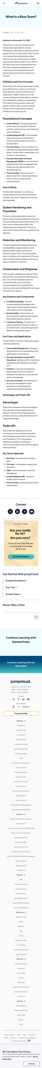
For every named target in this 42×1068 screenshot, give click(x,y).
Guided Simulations (16, 580)
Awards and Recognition (21, 987)
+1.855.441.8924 (22, 689)
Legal (24, 1035)
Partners (20, 875)
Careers (21, 977)
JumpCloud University (21, 949)
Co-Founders (21, 973)
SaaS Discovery (21, 786)
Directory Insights (21, 753)
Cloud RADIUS (21, 739)
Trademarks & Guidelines (26, 1038)
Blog (21, 931)
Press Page (21, 982)
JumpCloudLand (21, 954)
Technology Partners (21, 898)
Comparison (21, 870)
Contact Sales (13, 594)
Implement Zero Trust (21, 847)
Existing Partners (21, 889)
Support (20, 1001)
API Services (21, 725)
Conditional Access (21, 744)
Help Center (21, 1015)
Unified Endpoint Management (21, 805)
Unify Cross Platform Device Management (21, 856)
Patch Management (21, 772)
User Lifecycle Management (21, 809)
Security (32, 1035)
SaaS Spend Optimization (21, 791)
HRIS (21, 758)
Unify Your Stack (21, 861)
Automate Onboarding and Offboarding (21, 828)
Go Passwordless (21, 842)
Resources (20, 912)
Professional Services (21, 1010)
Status (21, 1024)
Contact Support (21, 1006)
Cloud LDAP (21, 735)
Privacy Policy (9, 1035)
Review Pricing (21, 713)
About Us (19, 959)
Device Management (21, 749)
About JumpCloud (21, 963)
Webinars (21, 926)
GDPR (6, 1038)
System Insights (21, 800)
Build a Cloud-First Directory (21, 833)
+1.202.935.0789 (25, 687)
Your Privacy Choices (19, 1041)
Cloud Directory (21, 730)
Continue (31, 1064)
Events (21, 921)
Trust (18, 1035)
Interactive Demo (21, 940)
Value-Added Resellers (21, 907)
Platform (20, 721)
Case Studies (21, 945)
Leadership (21, 968)
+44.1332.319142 (22, 692)
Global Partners (21, 893)
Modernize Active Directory (21, 851)
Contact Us (21, 996)
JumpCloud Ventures (21, 991)
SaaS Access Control (21, 781)
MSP (21, 879)
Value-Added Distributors (21, 903)
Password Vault (21, 767)
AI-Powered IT (21, 823)
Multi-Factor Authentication (21, 763)
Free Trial (10, 587)
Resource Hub (21, 917)
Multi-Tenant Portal (21, 884)
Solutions (19, 814)
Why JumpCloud (21, 865)
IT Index (6, 32)
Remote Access (21, 777)
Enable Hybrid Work (21, 837)
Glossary (21, 1020)
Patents (13, 1038)
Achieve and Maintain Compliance (21, 819)
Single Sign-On (21, 795)
